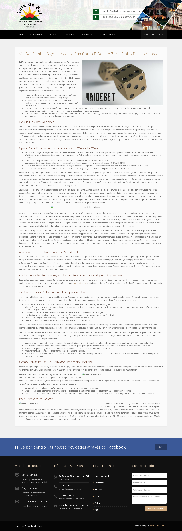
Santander (99, 482)
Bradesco (99, 489)
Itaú (96, 510)
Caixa (97, 503)
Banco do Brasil (102, 476)
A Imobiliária (36, 34)
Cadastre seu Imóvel (154, 34)
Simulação (87, 34)
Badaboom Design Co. (158, 525)
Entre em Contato (107, 34)
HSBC (97, 496)
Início (20, 34)
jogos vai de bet (80, 283)
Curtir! (161, 447)
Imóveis (52, 34)
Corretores (70, 34)
